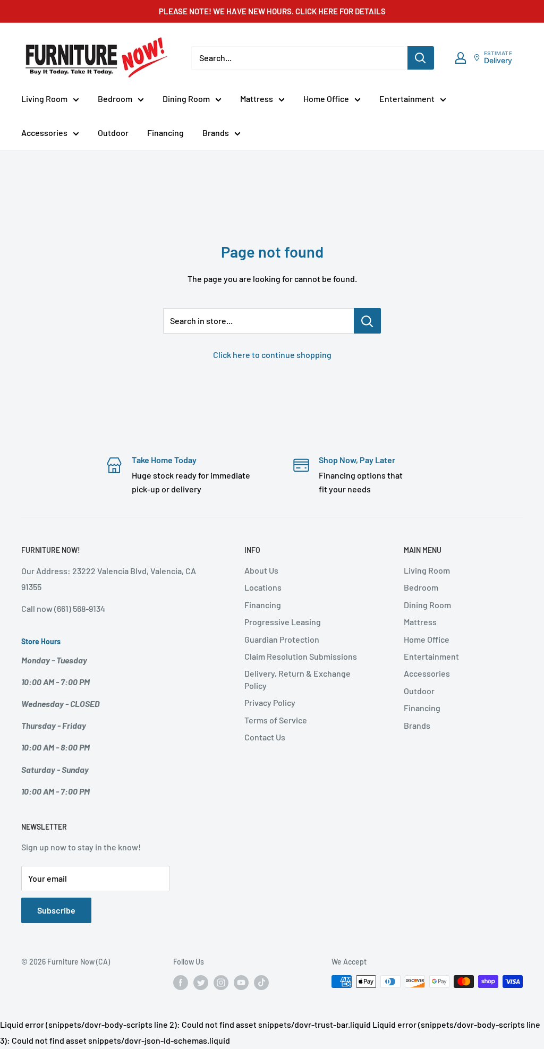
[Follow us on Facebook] (180, 982)
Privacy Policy (269, 702)
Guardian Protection (281, 639)
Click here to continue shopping (272, 354)
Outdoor (113, 132)
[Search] (420, 58)
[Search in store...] (367, 321)
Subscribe (56, 910)
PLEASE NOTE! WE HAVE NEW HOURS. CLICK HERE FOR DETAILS (272, 11)
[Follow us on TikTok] (261, 982)
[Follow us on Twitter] (200, 982)
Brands (215, 132)
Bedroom (115, 98)
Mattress (256, 98)
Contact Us (264, 737)
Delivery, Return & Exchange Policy (297, 679)
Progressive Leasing (282, 622)
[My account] (460, 58)
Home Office (326, 98)
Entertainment (407, 98)
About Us (261, 570)
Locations (263, 587)
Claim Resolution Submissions (300, 656)
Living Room (44, 98)
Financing (165, 132)
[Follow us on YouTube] (241, 982)
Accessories (44, 132)
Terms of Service (275, 720)
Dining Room (186, 98)
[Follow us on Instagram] (221, 982)
